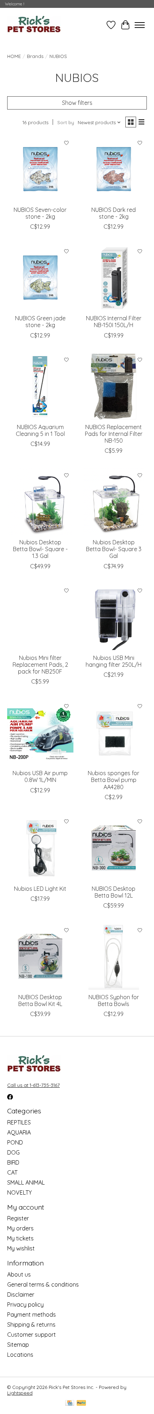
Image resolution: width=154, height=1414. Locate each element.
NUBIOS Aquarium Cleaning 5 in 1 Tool (40, 430)
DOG (13, 1152)
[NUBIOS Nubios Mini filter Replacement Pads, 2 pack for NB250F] (40, 617)
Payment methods (31, 1314)
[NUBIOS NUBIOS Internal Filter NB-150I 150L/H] (114, 277)
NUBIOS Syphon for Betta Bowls (113, 1000)
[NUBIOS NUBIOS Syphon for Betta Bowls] (114, 956)
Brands (35, 56)
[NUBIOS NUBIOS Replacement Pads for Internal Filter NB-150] (114, 386)
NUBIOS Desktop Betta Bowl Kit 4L (40, 1000)
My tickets (20, 1238)
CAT (12, 1172)
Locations (20, 1354)
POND (15, 1142)
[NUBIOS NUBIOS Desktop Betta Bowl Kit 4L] (40, 956)
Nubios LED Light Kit (40, 888)
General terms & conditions (43, 1284)
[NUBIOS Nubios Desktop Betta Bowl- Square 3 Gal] (114, 501)
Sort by (65, 122)
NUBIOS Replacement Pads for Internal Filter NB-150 (114, 433)
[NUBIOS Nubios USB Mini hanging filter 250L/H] (114, 617)
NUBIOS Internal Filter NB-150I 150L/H (113, 322)
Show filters (77, 102)
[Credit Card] (69, 1403)
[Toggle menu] (140, 25)
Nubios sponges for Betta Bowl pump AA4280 (113, 779)
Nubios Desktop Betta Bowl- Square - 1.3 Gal (40, 549)
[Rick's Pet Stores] (34, 25)
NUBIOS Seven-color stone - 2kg (40, 213)
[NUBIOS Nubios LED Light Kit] (40, 848)
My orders (20, 1228)
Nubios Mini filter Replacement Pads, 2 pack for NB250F (40, 664)
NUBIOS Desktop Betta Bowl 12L (113, 892)
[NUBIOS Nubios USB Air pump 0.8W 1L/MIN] (40, 732)
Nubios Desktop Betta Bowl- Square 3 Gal (113, 549)
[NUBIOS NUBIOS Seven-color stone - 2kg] (40, 169)
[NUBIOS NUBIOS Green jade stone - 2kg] (40, 277)
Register (18, 1218)
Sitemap (18, 1344)
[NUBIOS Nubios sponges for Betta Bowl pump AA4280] (114, 732)
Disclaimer (20, 1294)
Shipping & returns (31, 1324)
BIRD (13, 1162)
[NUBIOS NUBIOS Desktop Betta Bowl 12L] (114, 848)
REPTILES (19, 1122)
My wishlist (21, 1248)
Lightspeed (20, 1393)
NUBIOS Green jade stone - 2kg (40, 322)
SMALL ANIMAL (26, 1182)
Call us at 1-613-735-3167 (33, 1085)
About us (19, 1274)
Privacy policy (25, 1304)
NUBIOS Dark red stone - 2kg (113, 213)
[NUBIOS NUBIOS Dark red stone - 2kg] (114, 169)
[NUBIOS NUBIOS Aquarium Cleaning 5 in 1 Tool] (40, 386)
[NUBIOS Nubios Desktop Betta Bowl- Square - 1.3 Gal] (40, 501)
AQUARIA (19, 1132)
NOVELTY (19, 1192)
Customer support (31, 1334)
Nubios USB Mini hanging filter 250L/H (113, 661)
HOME (14, 56)
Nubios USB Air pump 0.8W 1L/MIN (40, 776)
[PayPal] (81, 1403)
